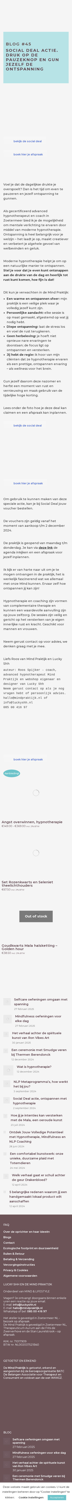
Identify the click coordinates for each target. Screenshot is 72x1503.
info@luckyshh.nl (24, 1304)
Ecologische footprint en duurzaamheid (30, 1248)
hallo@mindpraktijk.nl (28, 1308)
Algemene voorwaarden (20, 1275)
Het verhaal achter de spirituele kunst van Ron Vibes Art (36, 1035)
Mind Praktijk (17, 1367)
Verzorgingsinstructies (19, 1264)
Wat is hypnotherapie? (34, 1067)
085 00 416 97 (37, 1311)
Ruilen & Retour (14, 1253)
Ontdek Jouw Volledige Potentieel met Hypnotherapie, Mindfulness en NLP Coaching (37, 1136)
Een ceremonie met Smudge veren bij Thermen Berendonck (39, 1052)
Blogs (7, 1237)
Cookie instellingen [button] (31, 1497)
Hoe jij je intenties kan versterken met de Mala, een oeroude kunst (36, 1118)
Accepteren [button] (57, 1497)
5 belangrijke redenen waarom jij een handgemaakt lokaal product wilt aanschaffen (38, 1196)
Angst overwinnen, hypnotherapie (32, 822)
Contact (9, 1242)
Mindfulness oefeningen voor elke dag (38, 1019)
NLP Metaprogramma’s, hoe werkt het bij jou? (41, 1084)
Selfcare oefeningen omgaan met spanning (40, 1002)
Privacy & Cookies (15, 1270)
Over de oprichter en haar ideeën (26, 1231)
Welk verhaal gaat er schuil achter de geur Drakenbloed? (38, 1177)
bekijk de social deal (28, 141)
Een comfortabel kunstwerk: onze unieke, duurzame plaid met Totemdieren (36, 1158)
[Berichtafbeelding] (7, 1001)
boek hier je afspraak (28, 154)
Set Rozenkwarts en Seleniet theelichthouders (27, 883)
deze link (46, 548)
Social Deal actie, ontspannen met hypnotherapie (40, 1101)
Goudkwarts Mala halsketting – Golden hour (29, 947)
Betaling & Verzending (18, 1259)
